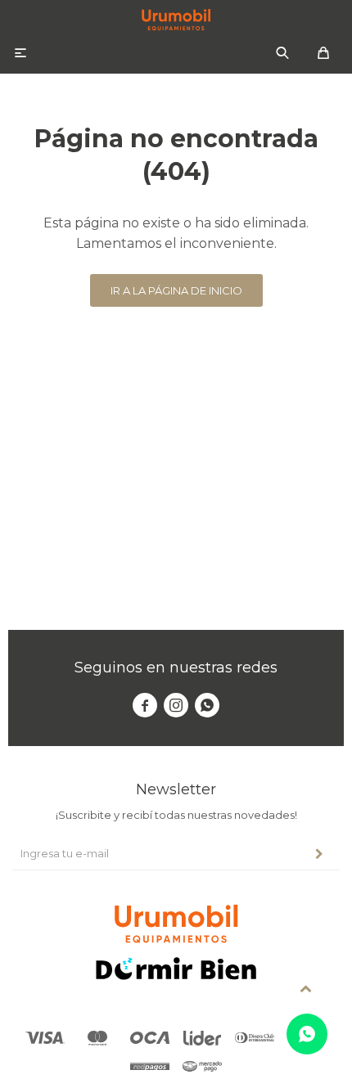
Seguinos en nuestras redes (176, 668)
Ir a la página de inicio (176, 290)
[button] (282, 53)
